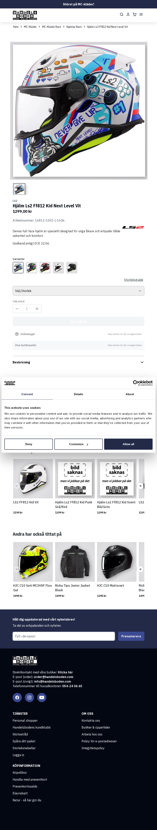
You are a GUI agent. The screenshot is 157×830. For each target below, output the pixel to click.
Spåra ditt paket (24, 741)
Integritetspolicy (93, 748)
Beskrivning (21, 362)
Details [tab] (78, 394)
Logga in (18, 755)
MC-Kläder (30, 27)
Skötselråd (20, 734)
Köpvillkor (20, 772)
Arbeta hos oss (92, 734)
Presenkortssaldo (25, 786)
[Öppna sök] (121, 14)
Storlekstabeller (24, 748)
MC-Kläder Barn (51, 27)
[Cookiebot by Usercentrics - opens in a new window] (136, 383)
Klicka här (65, 672)
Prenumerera (131, 636)
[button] (16, 485)
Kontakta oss (91, 720)
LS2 (15, 201)
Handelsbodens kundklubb (32, 727)
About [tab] (130, 394)
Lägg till (81, 321)
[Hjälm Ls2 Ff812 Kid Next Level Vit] (18, 267)
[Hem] (25, 15)
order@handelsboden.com (53, 677)
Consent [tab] (27, 394)
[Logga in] (128, 14)
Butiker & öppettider (96, 727)
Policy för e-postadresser (99, 741)
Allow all (128, 444)
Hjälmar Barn (74, 27)
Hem (16, 27)
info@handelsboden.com (52, 681)
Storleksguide (133, 280)
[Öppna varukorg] (134, 14)
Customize (76, 444)
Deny (28, 444)
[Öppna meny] (141, 14)
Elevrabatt (20, 793)
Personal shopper (25, 720)
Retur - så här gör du (27, 800)
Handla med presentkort (30, 779)
